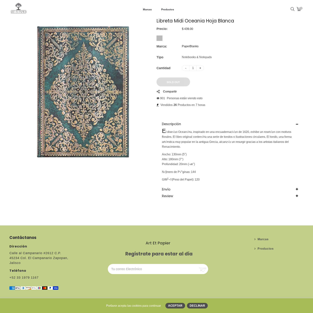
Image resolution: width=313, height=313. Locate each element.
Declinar (197, 305)
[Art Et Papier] (18, 8)
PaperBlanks (190, 46)
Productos (266, 248)
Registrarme (202, 269)
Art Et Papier (158, 243)
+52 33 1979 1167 (24, 277)
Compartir (170, 91)
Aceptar (175, 305)
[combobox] (159, 38)
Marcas (263, 239)
